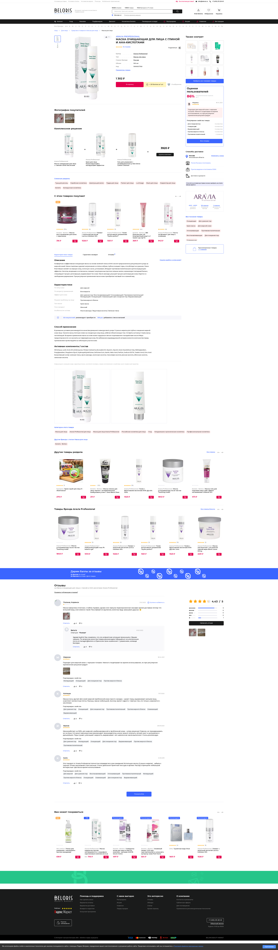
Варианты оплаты (86, 902)
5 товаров (216, 205)
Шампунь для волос (96, 183)
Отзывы (150, 899)
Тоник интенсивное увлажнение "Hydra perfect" (117, 234)
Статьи (149, 905)
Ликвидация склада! (149, 21)
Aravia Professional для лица (80, 432)
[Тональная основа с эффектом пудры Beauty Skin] (205, 71)
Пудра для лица (112, 183)
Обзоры (150, 902)
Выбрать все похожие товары (204, 81)
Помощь (98, 1)
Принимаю (269, 947)
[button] (130, 84)
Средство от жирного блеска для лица (84, 30)
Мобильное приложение (111, 1)
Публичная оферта (183, 902)
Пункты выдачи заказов (132, 15)
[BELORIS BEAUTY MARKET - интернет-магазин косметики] (63, 11)
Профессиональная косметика (198, 432)
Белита (58, 188)
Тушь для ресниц (61, 183)
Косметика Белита (128, 21)
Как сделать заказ (86, 899)
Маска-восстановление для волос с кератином (66, 234)
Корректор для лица (167, 183)
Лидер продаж (122, 908)
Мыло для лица (152, 183)
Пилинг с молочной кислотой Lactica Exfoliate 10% (92, 234)
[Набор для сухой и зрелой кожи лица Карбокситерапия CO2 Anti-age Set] (205, 59)
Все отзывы (204, 141)
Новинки (202, 21)
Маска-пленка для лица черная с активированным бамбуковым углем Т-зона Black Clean (104, 490)
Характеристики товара (63, 254)
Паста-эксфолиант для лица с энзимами (168, 234)
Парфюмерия (97, 21)
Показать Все (139, 794)
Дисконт (112, 21)
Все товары (211, 452)
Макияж (82, 21)
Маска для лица (107, 30)
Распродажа (171, 21)
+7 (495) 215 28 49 (215, 920)
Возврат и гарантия (87, 908)
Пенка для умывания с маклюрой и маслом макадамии (65, 850)
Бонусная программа (88, 911)
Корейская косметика (78, 183)
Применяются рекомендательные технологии (193, 908)
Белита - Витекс (61, 444)
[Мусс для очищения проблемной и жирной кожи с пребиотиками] (218, 71)
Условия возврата (87, 1)
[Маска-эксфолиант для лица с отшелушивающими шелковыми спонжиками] (205, 46)
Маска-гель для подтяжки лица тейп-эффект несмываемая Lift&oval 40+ (204, 490)
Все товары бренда (208, 509)
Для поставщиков (182, 905)
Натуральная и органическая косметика (169, 432)
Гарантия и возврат (90, 254)
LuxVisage (140, 183)
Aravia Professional (140, 53)
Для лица (64, 30)
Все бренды (58, 26)
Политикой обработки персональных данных (188, 946)
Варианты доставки (87, 905)
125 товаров (204, 205)
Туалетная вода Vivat (179, 849)
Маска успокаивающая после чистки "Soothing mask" (169, 490)
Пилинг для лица (127, 183)
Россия (136, 60)
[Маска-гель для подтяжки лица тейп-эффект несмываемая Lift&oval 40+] (192, 71)
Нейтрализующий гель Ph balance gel (95, 547)
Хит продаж (219, 21)
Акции (187, 21)
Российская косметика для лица (134, 432)
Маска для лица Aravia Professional (106, 432)
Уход (71, 21)
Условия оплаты (73, 1)
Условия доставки (60, 1)
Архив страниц (153, 908)
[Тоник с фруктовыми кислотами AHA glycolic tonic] (192, 59)
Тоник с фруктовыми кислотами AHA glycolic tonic (138, 490)
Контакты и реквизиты (184, 899)
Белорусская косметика (72, 188)
